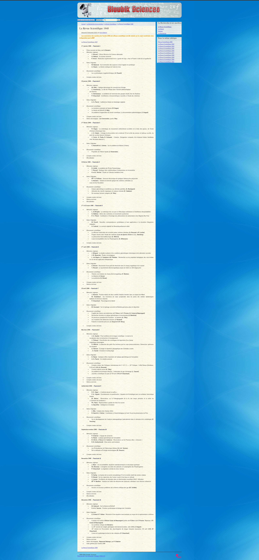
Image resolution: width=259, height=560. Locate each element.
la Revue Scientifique (110, 24)
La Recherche (162, 33)
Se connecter (89, 556)
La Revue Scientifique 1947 (89, 42)
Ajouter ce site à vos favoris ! (86, 20)
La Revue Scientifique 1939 (166, 57)
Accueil (83, 24)
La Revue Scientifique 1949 (89, 547)
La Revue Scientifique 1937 (166, 53)
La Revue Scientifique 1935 (166, 48)
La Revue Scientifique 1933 (166, 46)
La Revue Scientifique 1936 (166, 51)
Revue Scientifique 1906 (165, 42)
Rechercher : (99, 20)
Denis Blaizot (103, 32)
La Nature (161, 29)
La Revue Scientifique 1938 (166, 55)
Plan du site (80, 556)
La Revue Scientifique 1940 (166, 59)
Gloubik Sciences (145, 7)
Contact (96, 556)
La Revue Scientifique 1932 (166, 44)
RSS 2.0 (102, 556)
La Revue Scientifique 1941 (166, 62)
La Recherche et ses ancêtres (95, 24)
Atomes (160, 31)
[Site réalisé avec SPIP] (179, 557)
